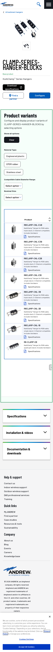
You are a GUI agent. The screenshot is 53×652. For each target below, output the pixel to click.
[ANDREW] (7, 4)
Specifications (34, 236)
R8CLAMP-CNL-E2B (33, 258)
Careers (8, 552)
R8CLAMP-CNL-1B (32, 325)
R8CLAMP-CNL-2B (32, 308)
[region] (26, 632)
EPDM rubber (12, 164)
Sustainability (11, 527)
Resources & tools (13, 523)
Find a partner (14, 96)
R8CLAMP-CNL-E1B (33, 275)
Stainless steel (13, 172)
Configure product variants (39, 96)
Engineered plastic (15, 156)
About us (8, 540)
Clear (11, 139)
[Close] (50, 617)
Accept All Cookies (26, 647)
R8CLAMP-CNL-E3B (33, 241)
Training (8, 499)
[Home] (17, 571)
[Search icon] (39, 4)
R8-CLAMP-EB (30, 342)
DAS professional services (16, 495)
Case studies (10, 519)
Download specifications (12, 87)
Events (7, 548)
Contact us (9, 483)
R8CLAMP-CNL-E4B (33, 225)
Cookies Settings (26, 639)
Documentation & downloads (18, 451)
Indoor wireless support (15, 487)
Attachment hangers (14, 12)
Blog (6, 544)
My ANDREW (9, 512)
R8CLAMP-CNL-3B (32, 292)
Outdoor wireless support (16, 491)
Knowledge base (12, 556)
